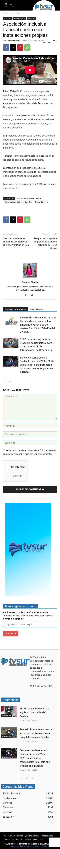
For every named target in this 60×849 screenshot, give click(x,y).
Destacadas (31, 18)
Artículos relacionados (15, 309)
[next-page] (10, 380)
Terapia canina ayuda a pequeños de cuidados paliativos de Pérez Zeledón (45, 243)
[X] (13, 47)
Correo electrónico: (13, 618)
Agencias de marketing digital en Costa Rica (30, 846)
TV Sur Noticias (19, 18)
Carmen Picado (13, 40)
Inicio (5, 13)
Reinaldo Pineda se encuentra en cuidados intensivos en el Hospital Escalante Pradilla (36, 733)
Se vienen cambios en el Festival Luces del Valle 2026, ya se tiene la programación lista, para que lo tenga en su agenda (37, 364)
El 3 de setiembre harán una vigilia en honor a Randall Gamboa (34, 712)
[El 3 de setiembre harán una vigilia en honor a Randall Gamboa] (9, 711)
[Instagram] (27, 778)
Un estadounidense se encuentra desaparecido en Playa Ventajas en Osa (16, 241)
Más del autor (36, 309)
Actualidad (15, 13)
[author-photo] (30, 278)
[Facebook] (6, 47)
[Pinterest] (20, 47)
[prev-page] (5, 380)
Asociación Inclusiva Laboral (29, 198)
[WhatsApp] (27, 47)
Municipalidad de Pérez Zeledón (18, 202)
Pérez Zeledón (41, 202)
